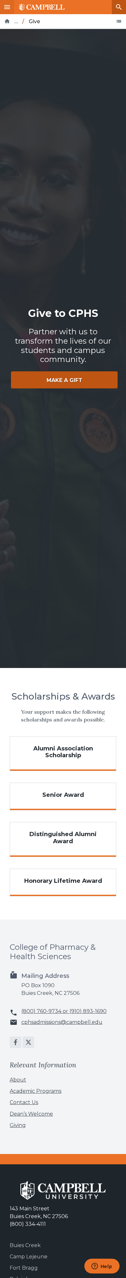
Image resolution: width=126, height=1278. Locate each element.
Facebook (15, 1042)
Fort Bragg (24, 1268)
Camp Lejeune (28, 1257)
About (18, 1080)
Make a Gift (64, 380)
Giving (18, 1125)
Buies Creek (25, 1245)
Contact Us (24, 1102)
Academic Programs (35, 1091)
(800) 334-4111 (28, 1224)
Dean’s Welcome (31, 1114)
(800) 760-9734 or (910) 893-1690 (64, 1011)
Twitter (28, 1042)
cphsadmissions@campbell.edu (61, 1022)
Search (119, 7)
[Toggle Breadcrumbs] (119, 21)
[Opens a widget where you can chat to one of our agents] (102, 1267)
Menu (7, 7)
